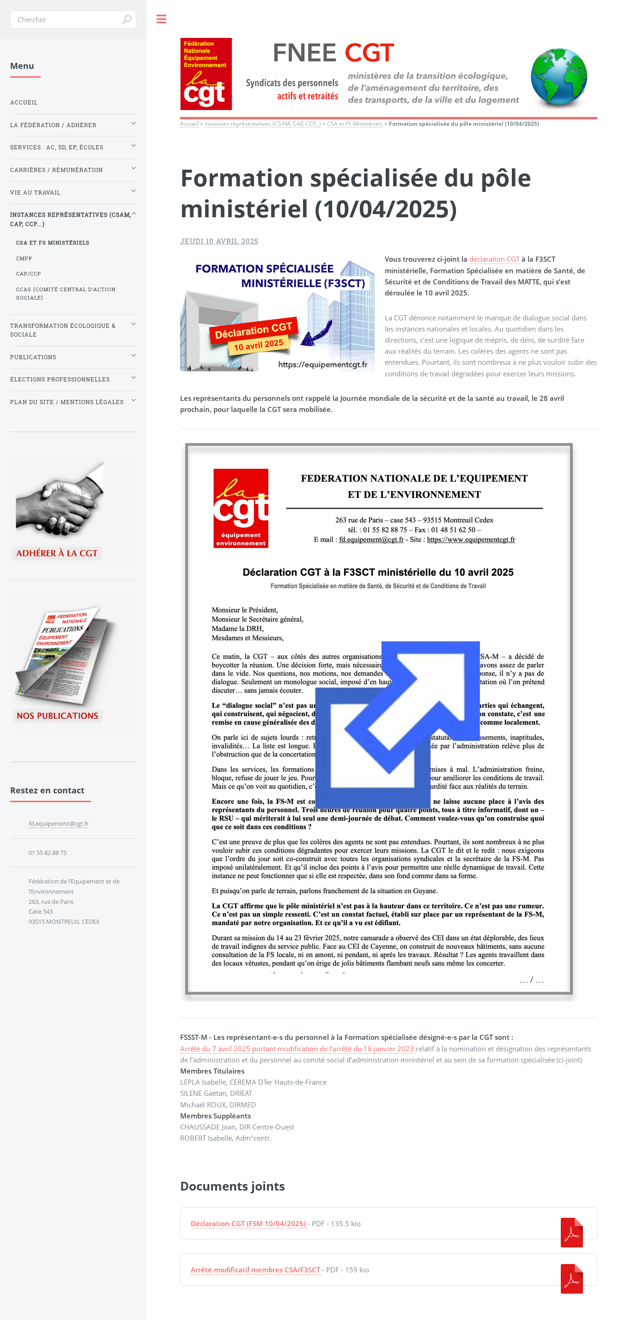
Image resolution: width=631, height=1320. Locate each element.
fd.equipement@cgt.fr (59, 823)
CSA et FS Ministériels (355, 123)
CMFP (24, 258)
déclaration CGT (494, 259)
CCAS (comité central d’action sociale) (65, 293)
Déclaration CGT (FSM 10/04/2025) (248, 1223)
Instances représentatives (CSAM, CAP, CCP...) (263, 123)
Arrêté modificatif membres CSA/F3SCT (255, 1269)
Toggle (161, 19)
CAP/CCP (28, 273)
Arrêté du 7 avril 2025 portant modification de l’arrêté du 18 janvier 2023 (297, 1048)
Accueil (189, 123)
